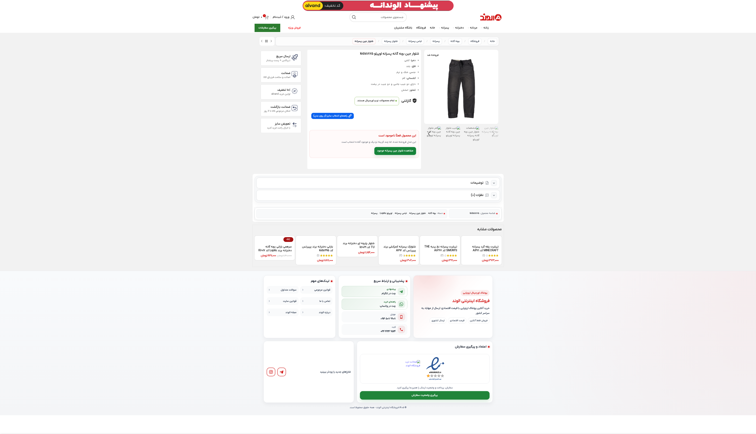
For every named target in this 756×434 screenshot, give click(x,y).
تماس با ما (324, 301)
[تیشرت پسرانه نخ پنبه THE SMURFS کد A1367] (440, 239)
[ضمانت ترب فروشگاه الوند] (411, 368)
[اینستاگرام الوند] (271, 372)
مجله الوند (290, 312)
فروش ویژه (294, 27)
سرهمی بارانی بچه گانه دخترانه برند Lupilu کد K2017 (275, 249)
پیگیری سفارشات (267, 27)
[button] (493, 134)
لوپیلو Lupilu (386, 213)
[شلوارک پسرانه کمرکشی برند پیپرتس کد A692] (399, 239)
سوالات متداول (288, 290)
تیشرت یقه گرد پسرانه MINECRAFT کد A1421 (485, 249)
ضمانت (285, 73)
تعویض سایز (282, 124)
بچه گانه (455, 41)
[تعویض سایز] (294, 124)
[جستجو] (354, 17)
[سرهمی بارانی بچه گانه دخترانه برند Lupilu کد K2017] (275, 239)
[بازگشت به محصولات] (266, 41)
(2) (442, 255)
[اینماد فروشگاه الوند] (435, 368)
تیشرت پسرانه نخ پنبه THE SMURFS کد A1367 (440, 249)
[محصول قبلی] (271, 41)
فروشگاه (474, 41)
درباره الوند (324, 312)
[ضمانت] (294, 74)
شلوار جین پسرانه (364, 41)
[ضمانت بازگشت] (294, 108)
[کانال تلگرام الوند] (281, 372)
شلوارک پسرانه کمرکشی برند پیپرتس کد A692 (399, 249)
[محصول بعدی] (261, 41)
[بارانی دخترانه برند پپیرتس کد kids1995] (316, 239)
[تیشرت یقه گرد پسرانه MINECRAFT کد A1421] (481, 239)
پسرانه (436, 41)
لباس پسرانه (415, 41)
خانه (492, 41)
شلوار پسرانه (391, 41)
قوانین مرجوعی (322, 290)
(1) (483, 255)
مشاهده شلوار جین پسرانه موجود (395, 150)
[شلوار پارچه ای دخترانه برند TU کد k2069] (357, 237)
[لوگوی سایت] (491, 17)
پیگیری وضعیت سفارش (425, 395)
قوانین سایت (289, 301)
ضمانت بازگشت (280, 107)
